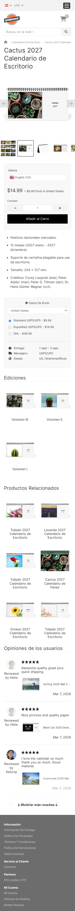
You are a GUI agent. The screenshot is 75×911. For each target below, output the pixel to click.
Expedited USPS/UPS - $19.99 (34, 327)
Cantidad (12, 200)
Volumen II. (55, 419)
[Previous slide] (5, 103)
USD (17, 5)
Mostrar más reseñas (37, 805)
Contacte (10, 866)
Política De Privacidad (18, 835)
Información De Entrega (19, 830)
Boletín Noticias (14, 905)
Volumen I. (20, 469)
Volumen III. (20, 419)
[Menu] (66, 6)
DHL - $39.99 (23, 333)
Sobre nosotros (14, 853)
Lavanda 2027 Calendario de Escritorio (55, 533)
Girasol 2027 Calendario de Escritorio (20, 632)
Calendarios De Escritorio (26, 42)
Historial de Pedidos (17, 899)
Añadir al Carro (37, 219)
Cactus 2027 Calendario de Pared (54, 583)
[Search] (66, 32)
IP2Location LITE (15, 880)
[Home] (5, 42)
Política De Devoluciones (20, 847)
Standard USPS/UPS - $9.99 (32, 320)
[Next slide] (69, 103)
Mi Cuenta (10, 893)
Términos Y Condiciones (19, 841)
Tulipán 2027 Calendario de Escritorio (20, 533)
